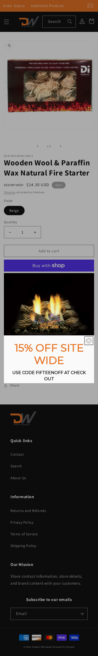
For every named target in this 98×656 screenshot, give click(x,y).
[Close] (89, 340)
